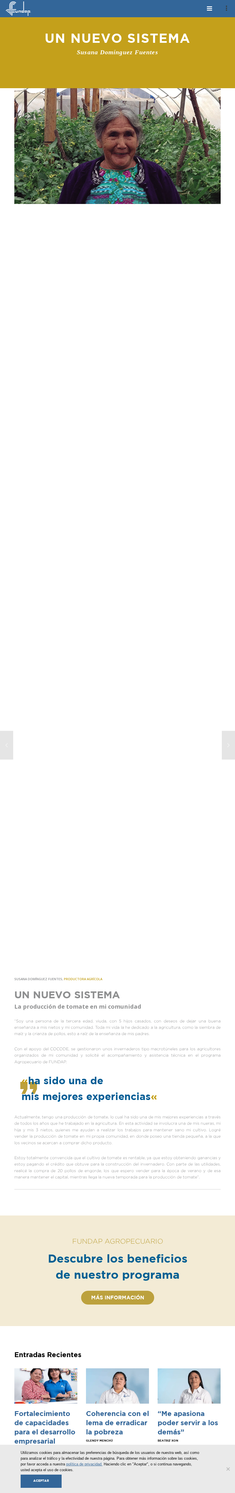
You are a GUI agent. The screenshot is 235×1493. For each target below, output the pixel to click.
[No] (228, 1469)
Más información (117, 1298)
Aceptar (41, 1480)
